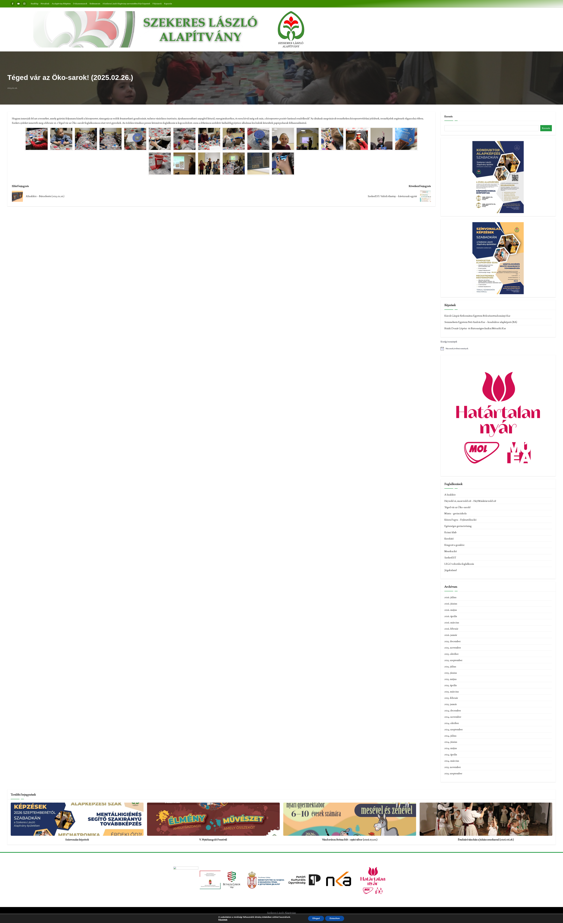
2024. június (450, 742)
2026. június (450, 603)
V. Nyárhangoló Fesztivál (213, 839)
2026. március (451, 622)
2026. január (450, 635)
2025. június (450, 672)
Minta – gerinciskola (455, 513)
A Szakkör (450, 494)
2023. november (452, 767)
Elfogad (316, 918)
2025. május (450, 679)
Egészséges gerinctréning (458, 526)
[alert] (498, 348)
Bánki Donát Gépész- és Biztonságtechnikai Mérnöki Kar (475, 328)
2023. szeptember (453, 773)
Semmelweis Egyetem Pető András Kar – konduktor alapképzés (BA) (480, 322)
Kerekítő (449, 538)
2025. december (452, 641)
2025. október (451, 654)
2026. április (450, 616)
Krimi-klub (450, 532)
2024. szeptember (453, 729)
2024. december (452, 710)
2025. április (450, 685)
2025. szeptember (453, 660)
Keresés (448, 116)
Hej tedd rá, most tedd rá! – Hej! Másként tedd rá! (470, 501)
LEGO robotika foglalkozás (459, 563)
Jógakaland (450, 570)
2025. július (450, 666)
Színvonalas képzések (77, 839)
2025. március (451, 691)
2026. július (450, 597)
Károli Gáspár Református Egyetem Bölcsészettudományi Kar (477, 315)
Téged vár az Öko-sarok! (457, 507)
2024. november (452, 716)
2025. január (450, 704)
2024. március (451, 760)
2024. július (450, 735)
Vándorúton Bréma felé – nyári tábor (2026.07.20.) (349, 839)
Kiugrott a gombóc (454, 545)
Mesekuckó (450, 551)
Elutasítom (335, 918)
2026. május (450, 610)
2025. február (451, 698)
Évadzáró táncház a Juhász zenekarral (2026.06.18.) (486, 839)
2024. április (450, 754)
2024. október (451, 723)
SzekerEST (450, 557)
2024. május (450, 748)
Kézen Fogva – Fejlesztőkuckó (460, 519)
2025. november (452, 647)
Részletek (222, 919)
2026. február (451, 628)
